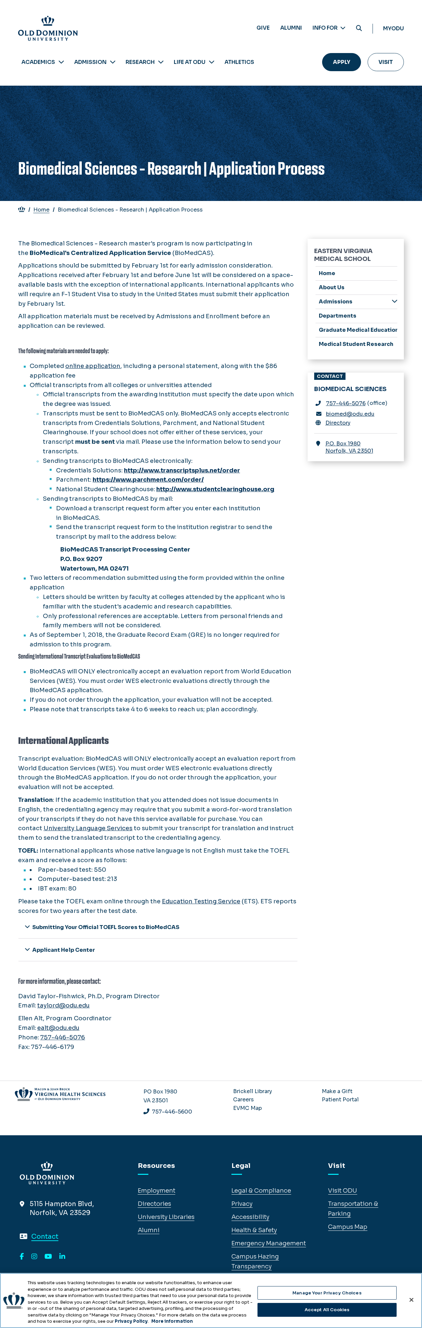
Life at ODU (189, 62)
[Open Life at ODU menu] (212, 62)
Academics (38, 62)
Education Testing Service (201, 901)
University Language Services (88, 828)
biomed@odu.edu (350, 413)
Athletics (239, 62)
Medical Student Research (356, 344)
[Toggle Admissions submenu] (394, 301)
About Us (332, 287)
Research (140, 62)
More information (172, 1321)
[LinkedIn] (62, 1257)
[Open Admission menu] (113, 62)
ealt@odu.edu (58, 1027)
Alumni (291, 27)
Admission (90, 62)
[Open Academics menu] (61, 62)
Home (41, 209)
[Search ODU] (359, 28)
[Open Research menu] (161, 62)
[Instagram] (34, 1257)
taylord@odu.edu (63, 1005)
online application (92, 366)
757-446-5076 (62, 1037)
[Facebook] (22, 1257)
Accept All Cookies (327, 1310)
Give (263, 27)
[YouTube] (48, 1257)
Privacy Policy (131, 1321)
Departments (337, 315)
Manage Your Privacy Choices (327, 1293)
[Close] (411, 1299)
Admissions (335, 301)
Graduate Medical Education (358, 329)
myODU (393, 28)
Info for (326, 27)
